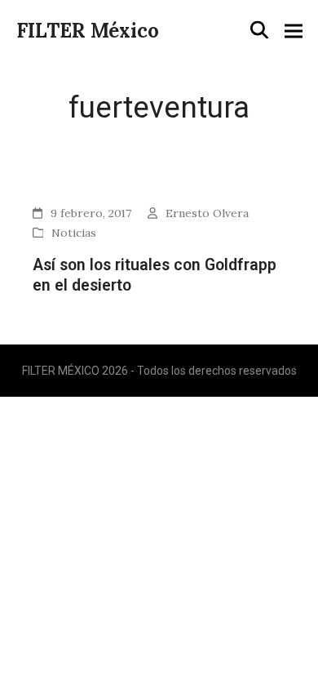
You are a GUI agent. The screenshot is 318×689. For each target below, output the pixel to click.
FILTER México (87, 30)
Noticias (73, 232)
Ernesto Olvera (207, 213)
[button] (259, 30)
